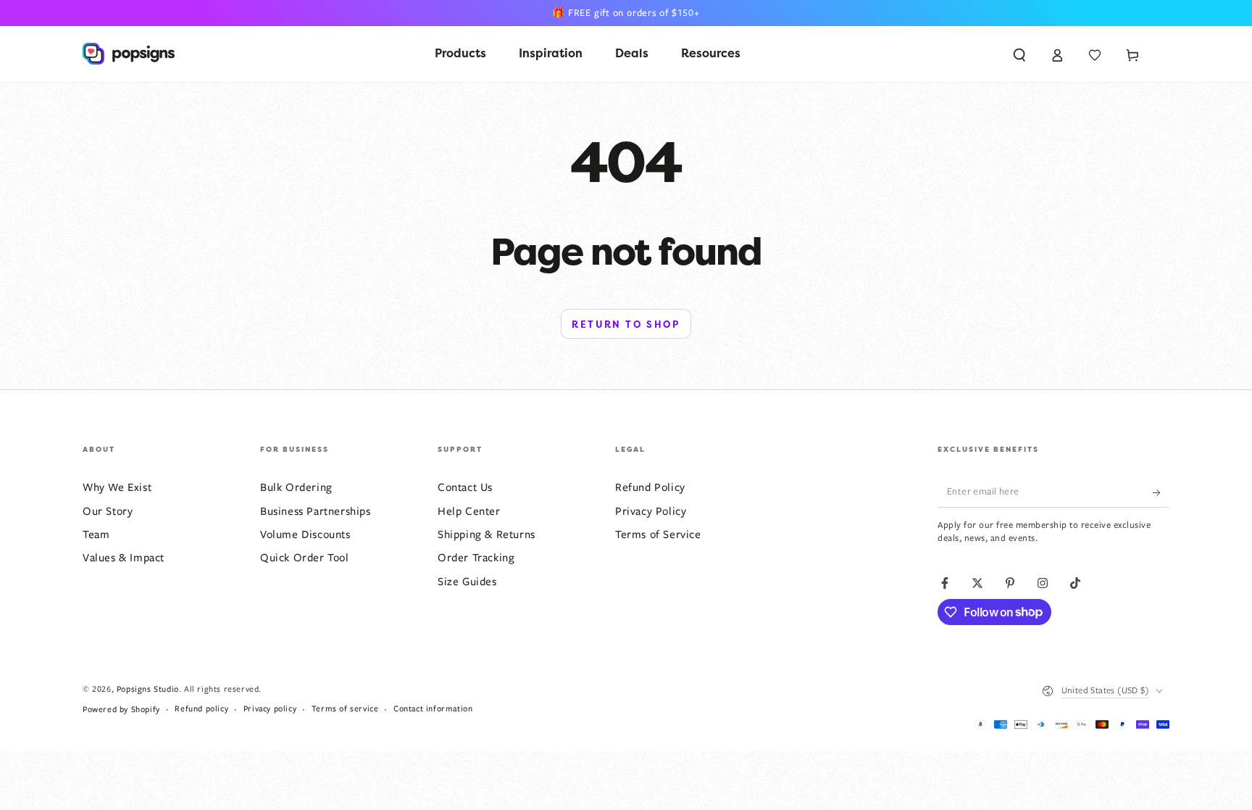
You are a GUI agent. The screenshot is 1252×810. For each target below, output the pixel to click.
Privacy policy (269, 708)
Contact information (432, 708)
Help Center (469, 511)
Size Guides (467, 582)
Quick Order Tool (304, 558)
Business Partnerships (315, 511)
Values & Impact (123, 558)
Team (96, 534)
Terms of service (345, 708)
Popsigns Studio (148, 689)
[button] (1019, 54)
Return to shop (626, 324)
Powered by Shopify (121, 709)
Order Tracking (476, 558)
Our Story (108, 511)
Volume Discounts (305, 534)
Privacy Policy (650, 511)
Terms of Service (658, 534)
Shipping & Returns (486, 534)
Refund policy (201, 708)
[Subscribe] (1161, 491)
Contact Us (465, 487)
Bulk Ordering (296, 487)
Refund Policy (650, 487)
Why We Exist (117, 487)
